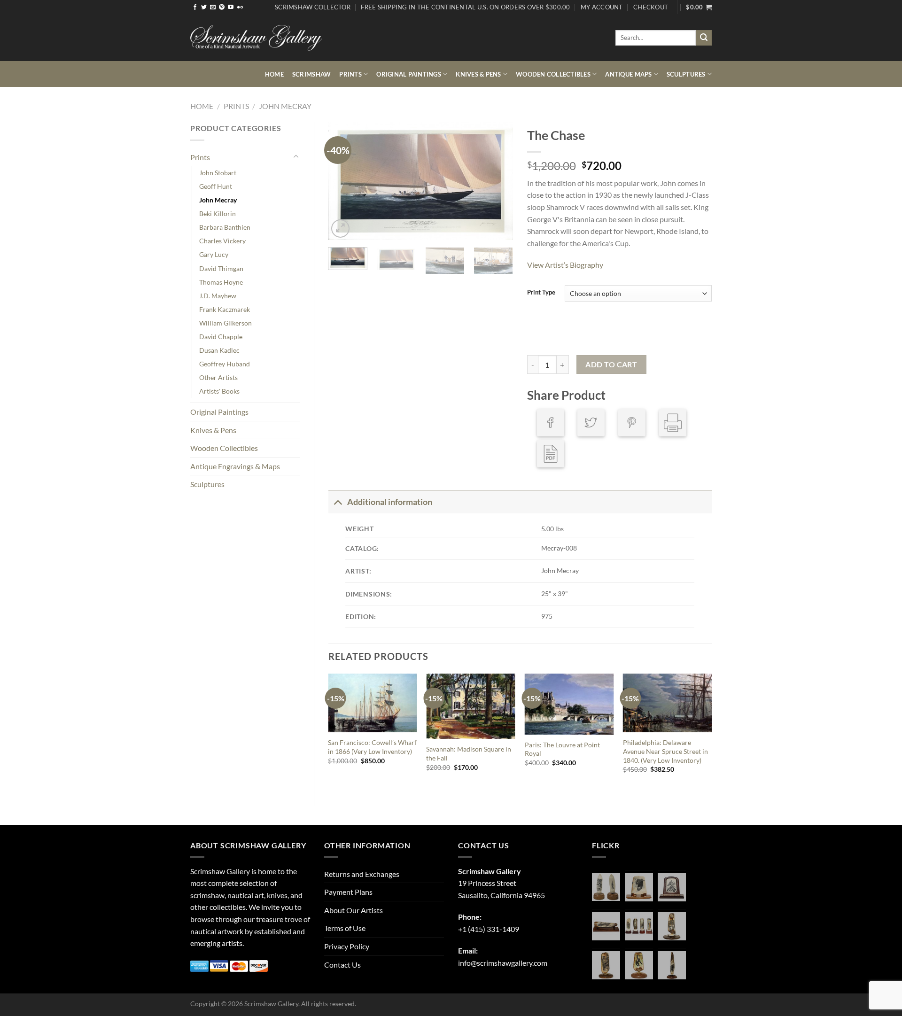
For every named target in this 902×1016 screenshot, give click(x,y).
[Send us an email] (213, 7)
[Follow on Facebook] (195, 7)
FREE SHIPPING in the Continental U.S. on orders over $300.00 (465, 7)
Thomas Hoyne (221, 282)
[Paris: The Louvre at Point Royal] (569, 704)
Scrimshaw (311, 74)
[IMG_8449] (606, 926)
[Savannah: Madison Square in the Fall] (470, 706)
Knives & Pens (478, 74)
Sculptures (686, 74)
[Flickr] (240, 7)
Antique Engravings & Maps (235, 466)
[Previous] (343, 181)
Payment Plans (348, 891)
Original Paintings (408, 74)
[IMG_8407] (606, 965)
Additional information (389, 502)
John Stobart (217, 173)
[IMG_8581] (639, 926)
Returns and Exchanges (361, 873)
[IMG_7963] (606, 887)
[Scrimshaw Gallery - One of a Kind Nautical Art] (256, 38)
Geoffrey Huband (224, 364)
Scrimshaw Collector (312, 7)
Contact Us (342, 964)
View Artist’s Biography (565, 264)
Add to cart (611, 364)
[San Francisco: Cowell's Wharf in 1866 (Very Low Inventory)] (372, 703)
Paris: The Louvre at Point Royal (562, 749)
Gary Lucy (213, 254)
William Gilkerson (225, 323)
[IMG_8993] (639, 887)
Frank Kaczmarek (224, 309)
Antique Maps (628, 74)
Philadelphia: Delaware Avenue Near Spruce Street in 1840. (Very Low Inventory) (665, 751)
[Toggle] (296, 157)
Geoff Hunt (215, 186)
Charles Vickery (222, 241)
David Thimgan (221, 268)
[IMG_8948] (672, 887)
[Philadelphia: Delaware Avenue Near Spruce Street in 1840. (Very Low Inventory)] (667, 703)
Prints (350, 74)
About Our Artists (353, 910)
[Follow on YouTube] (230, 7)
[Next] (497, 181)
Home (274, 74)
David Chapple (220, 337)
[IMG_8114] (672, 965)
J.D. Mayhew (217, 296)
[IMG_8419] (639, 965)
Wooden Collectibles (553, 74)
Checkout (650, 7)
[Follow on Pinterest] (222, 7)
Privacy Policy (346, 946)
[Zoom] (340, 228)
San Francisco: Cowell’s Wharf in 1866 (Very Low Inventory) (372, 746)
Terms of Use (344, 927)
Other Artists (218, 377)
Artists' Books (219, 391)
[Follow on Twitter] (204, 7)
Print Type (541, 292)
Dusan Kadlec (219, 350)
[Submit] (704, 38)
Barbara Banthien (224, 227)
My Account (602, 7)
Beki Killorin (217, 213)
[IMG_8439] (672, 926)
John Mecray (285, 105)
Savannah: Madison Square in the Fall (468, 753)
